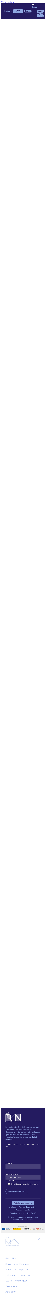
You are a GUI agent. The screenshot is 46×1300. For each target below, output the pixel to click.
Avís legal (12, 1207)
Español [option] (40, 11)
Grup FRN (10, 1258)
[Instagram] (26, 1153)
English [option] (40, 13)
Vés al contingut (7, 2)
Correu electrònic (11, 1174)
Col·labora (11, 1286)
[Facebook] (8, 1153)
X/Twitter (8, 1163)
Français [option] (40, 16)
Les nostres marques (16, 1280)
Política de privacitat (27, 1207)
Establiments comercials (18, 1275)
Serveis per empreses (16, 1269)
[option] (40, 11)
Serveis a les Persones (17, 1264)
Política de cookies (24, 1210)
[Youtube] (35, 1153)
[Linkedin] (17, 1153)
